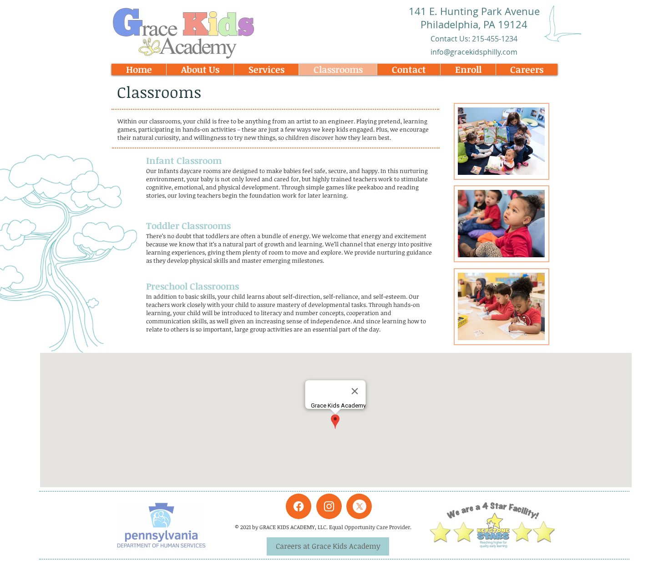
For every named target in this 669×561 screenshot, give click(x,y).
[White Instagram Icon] (329, 506)
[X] (359, 506)
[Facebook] (298, 506)
